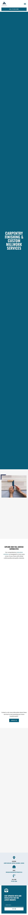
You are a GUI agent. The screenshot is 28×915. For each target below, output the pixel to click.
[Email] (14, 866)
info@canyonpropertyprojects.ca (14, 872)
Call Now (14, 879)
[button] (25, 4)
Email (14, 870)
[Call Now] (14, 875)
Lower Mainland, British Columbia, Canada (14, 863)
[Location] (14, 857)
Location (14, 861)
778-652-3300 (14, 881)
